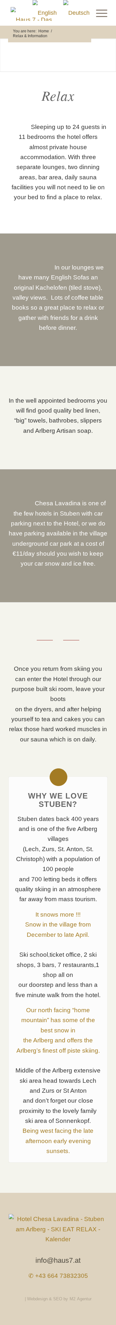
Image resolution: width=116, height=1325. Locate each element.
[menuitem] (98, 13)
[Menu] (98, 13)
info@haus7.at (58, 1260)
